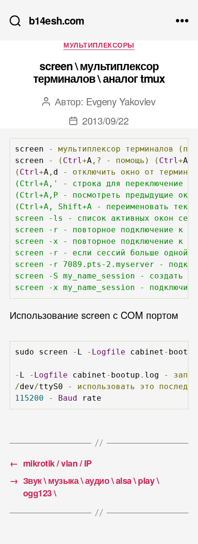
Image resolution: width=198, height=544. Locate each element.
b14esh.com (56, 20)
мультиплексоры (98, 45)
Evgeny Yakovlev (121, 101)
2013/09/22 (105, 120)
